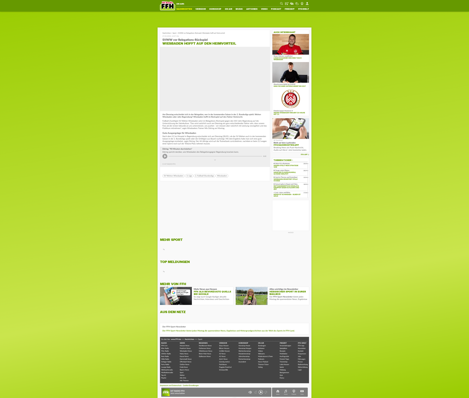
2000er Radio (166, 354)
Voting (260, 367)
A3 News (222, 354)
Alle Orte (183, 378)
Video (264, 9)
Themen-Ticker (282, 160)
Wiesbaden (222, 176)
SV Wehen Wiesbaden (173, 176)
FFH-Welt (303, 9)
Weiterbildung (303, 367)
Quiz (281, 375)
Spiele (282, 367)
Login (300, 370)
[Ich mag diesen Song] (256, 392)
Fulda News (184, 367)
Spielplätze (283, 348)
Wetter (297, 3)
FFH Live (164, 346)
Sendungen (262, 346)
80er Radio (165, 348)
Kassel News (184, 356)
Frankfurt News (185, 348)
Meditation (283, 354)
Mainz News (184, 354)
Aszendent (242, 362)
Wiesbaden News (186, 351)
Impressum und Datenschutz (170, 385)
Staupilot (292, 3)
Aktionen (251, 9)
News (182, 343)
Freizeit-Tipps (284, 359)
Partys (282, 378)
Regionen (203, 343)
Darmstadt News (186, 359)
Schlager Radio (166, 362)
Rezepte (282, 351)
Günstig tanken (224, 362)
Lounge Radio (166, 367)
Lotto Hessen (284, 364)
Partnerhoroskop (244, 359)
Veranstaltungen (285, 346)
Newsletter (302, 348)
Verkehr (200, 9)
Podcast (276, 9)
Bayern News (184, 370)
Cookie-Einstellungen (191, 385)
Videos (260, 351)
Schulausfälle (223, 370)
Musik (239, 9)
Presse (300, 362)
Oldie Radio (165, 359)
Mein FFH (307, 3)
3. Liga (189, 176)
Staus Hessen (224, 346)
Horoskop (215, 9)
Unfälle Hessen (224, 351)
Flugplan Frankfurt (225, 367)
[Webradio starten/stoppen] (261, 392)
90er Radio (165, 351)
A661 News (223, 359)
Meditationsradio (167, 372)
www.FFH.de (176, 339)
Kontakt (301, 351)
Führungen (301, 359)
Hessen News (184, 346)
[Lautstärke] (250, 392)
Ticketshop (283, 362)
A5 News (222, 356)
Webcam (302, 3)
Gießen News (184, 364)
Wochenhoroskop (245, 351)
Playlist (286, 3)
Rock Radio (165, 356)
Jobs (299, 356)
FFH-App (304, 154)
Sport (174, 33)
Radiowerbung (303, 364)
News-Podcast (263, 362)
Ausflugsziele (284, 356)
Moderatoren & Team (265, 356)
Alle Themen (184, 381)
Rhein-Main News (205, 354)
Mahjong (283, 370)
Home (278, 394)
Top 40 (163, 375)
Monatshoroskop (244, 354)
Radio (164, 343)
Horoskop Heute (244, 346)
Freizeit (290, 9)
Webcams (261, 354)
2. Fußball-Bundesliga (204, 176)
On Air (228, 9)
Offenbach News (185, 362)
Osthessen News (205, 348)
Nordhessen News (205, 346)
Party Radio (165, 364)
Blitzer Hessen (224, 348)
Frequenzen (302, 354)
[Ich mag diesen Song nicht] (265, 392)
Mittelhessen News (205, 351)
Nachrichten (184, 9)
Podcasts (261, 359)
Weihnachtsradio (167, 370)
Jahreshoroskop (244, 356)
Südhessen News (205, 356)
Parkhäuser (223, 364)
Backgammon (284, 372)
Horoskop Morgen (245, 348)
